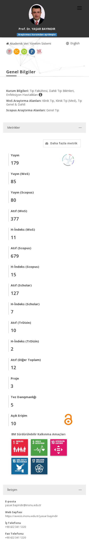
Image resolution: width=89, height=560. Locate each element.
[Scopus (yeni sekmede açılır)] (16, 52)
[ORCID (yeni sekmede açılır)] (24, 52)
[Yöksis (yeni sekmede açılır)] (39, 52)
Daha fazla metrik (63, 143)
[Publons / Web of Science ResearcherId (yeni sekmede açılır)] (32, 52)
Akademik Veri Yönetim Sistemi (30, 43)
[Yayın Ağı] (68, 159)
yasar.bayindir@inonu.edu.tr (23, 505)
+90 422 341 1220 (15, 527)
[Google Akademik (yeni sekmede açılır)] (9, 52)
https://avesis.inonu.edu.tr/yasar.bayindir (31, 516)
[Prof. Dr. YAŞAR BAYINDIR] (36, 14)
